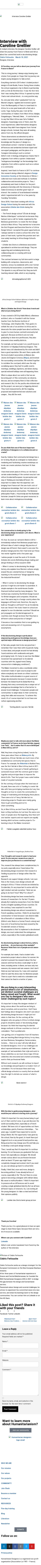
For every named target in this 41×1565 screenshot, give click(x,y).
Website (5, 1360)
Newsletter (5, 1524)
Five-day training (8, 1509)
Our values (5, 1473)
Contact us (5, 1498)
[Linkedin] (4, 1546)
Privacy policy (6, 1553)
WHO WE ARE (6, 1463)
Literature (5, 1519)
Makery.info (26, 755)
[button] (20, 9)
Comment (6, 1370)
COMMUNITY (6, 1483)
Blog (3, 1514)
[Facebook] (15, 1546)
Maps (26, 358)
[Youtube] (32, 1546)
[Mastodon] (20, 1546)
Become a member (8, 1493)
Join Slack (5, 1488)
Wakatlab (24, 764)
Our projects (6, 1478)
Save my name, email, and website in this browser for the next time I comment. (17, 1402)
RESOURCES (6, 1503)
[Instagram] (9, 1546)
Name (5, 1341)
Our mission (6, 1468)
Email (5, 1351)
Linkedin (4, 1241)
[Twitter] (26, 1546)
